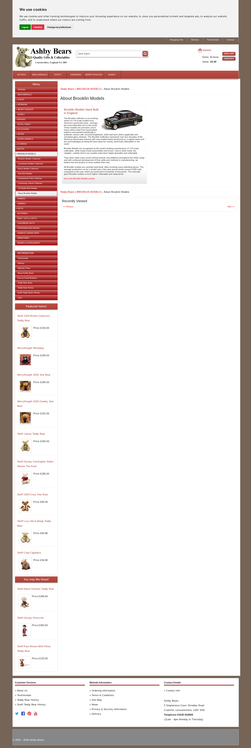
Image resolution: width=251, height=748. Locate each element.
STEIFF (57, 75)
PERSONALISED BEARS (29, 228)
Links (20, 298)
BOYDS (21, 149)
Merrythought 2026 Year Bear (34, 374)
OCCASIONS (23, 129)
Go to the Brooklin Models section (79, 178)
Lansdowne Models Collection (30, 164)
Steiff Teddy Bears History (29, 293)
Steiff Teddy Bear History (31, 704)
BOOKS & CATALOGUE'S (29, 243)
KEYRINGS (22, 213)
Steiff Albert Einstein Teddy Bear (35, 589)
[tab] (36, 90)
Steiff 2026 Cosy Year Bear (32, 494)
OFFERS (21, 75)
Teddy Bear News (25, 283)
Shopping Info (176, 40)
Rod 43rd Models (25, 174)
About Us (22, 690)
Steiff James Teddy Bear (31, 433)
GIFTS (20, 208)
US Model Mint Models (27, 188)
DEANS (21, 134)
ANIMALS (22, 203)
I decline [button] (38, 27)
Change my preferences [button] (59, 27)
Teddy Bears (67, 89)
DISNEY (112, 75)
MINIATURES (23, 238)
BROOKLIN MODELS (89, 89)
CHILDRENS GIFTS (26, 223)
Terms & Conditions (103, 695)
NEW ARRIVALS (39, 75)
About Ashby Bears (26, 273)
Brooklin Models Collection (29, 159)
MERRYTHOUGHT (94, 75)
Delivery (195, 40)
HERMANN (75, 75)
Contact (230, 40)
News (95, 704)
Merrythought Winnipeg (30, 348)
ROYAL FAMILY (24, 124)
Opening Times (24, 268)
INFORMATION (26, 253)
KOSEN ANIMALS (25, 139)
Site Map (97, 700)
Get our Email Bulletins (27, 278)
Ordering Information (103, 690)
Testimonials (213, 40)
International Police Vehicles (30, 178)
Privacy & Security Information (109, 709)
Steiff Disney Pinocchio (30, 617)
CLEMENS (22, 144)
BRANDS (21, 119)
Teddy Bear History (26, 288)
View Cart (229, 54)
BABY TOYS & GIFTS (27, 218)
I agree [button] (25, 27)
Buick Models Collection (28, 169)
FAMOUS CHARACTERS (28, 233)
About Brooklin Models (27, 193)
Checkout (229, 58)
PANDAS (21, 199)
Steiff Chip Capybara (29, 552)
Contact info (173, 690)
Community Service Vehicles (30, 183)
